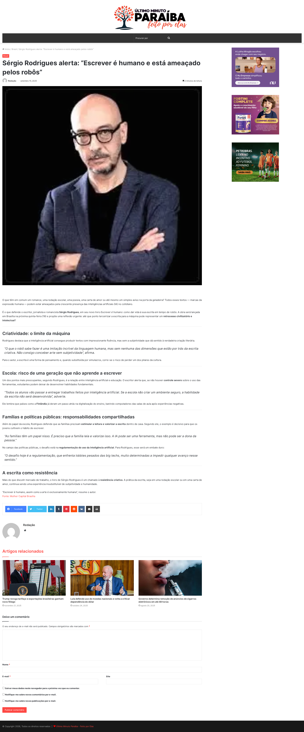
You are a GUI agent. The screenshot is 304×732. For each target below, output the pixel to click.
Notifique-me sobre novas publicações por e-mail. (30, 701)
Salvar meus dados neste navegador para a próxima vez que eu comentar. (42, 688)
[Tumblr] (59, 509)
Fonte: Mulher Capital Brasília (18, 496)
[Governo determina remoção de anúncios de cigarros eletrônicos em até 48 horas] (170, 578)
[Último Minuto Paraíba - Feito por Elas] (152, 18)
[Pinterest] (66, 509)
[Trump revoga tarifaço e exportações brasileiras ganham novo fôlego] (34, 578)
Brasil (14, 49)
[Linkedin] (51, 509)
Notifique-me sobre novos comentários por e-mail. (30, 694)
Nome (6, 664)
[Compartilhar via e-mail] (89, 509)
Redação (12, 81)
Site (108, 676)
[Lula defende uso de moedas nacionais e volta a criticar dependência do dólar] (102, 578)
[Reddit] (74, 509)
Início (7, 49)
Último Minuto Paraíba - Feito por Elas (75, 726)
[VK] (81, 509)
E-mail (6, 676)
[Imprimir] (97, 509)
